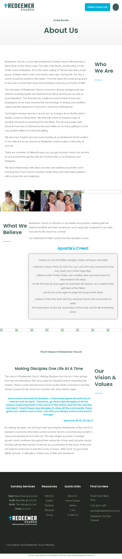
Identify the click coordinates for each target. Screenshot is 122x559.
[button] (97, 7)
